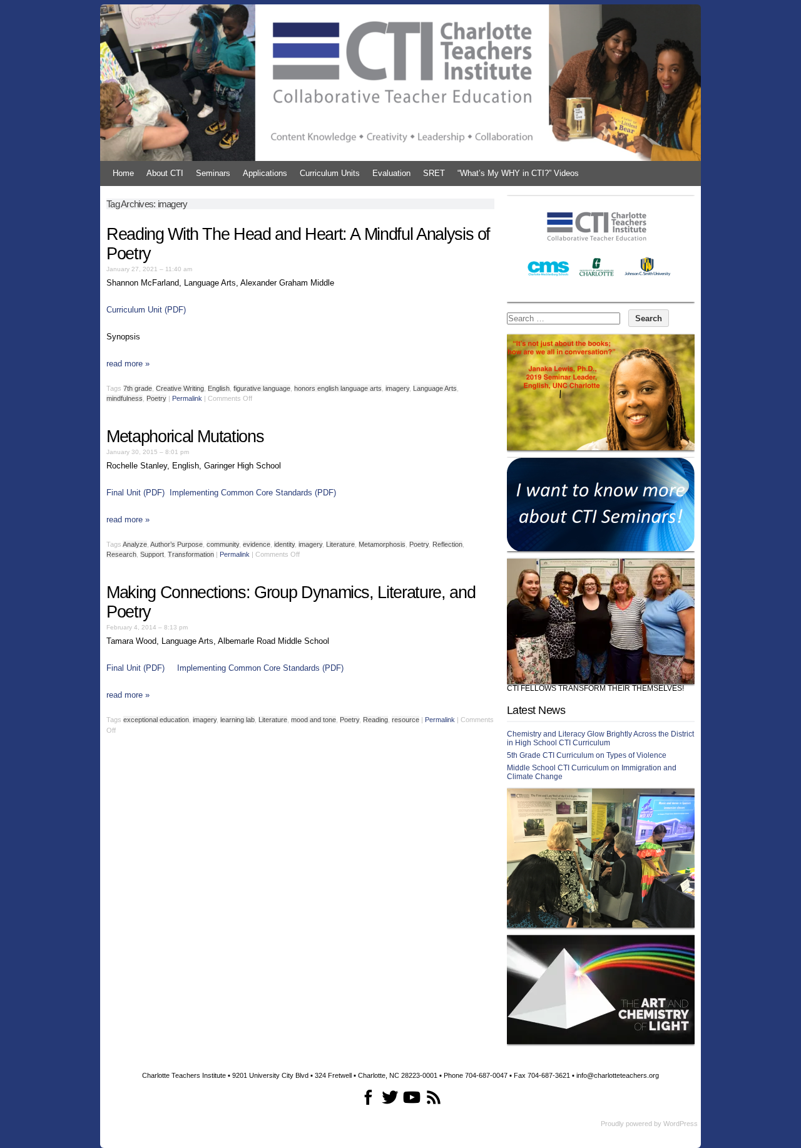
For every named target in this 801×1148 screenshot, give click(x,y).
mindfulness (124, 398)
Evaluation (391, 173)
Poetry (156, 398)
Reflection (447, 544)
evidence (256, 544)
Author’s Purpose (176, 544)
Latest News (536, 710)
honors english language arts (338, 388)
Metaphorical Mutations (184, 436)
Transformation (191, 554)
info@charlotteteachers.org (617, 1075)
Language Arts (435, 388)
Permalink (187, 398)
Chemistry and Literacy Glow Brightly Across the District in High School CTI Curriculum (600, 738)
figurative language (261, 388)
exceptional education (156, 719)
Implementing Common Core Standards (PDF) (253, 492)
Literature (340, 544)
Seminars (213, 173)
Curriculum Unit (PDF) (146, 309)
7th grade (137, 388)
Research (121, 554)
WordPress (680, 1123)
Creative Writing (180, 388)
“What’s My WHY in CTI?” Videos (518, 173)
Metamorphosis (382, 544)
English (219, 388)
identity (284, 544)
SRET (434, 173)
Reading (375, 719)
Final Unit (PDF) (135, 492)
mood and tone (313, 719)
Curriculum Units (330, 173)
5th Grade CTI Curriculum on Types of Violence (586, 755)
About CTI (164, 173)
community (223, 544)
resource (405, 719)
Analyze (135, 544)
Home (123, 173)
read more (128, 363)
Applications (265, 173)
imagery (397, 388)
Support (152, 554)
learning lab (237, 719)
